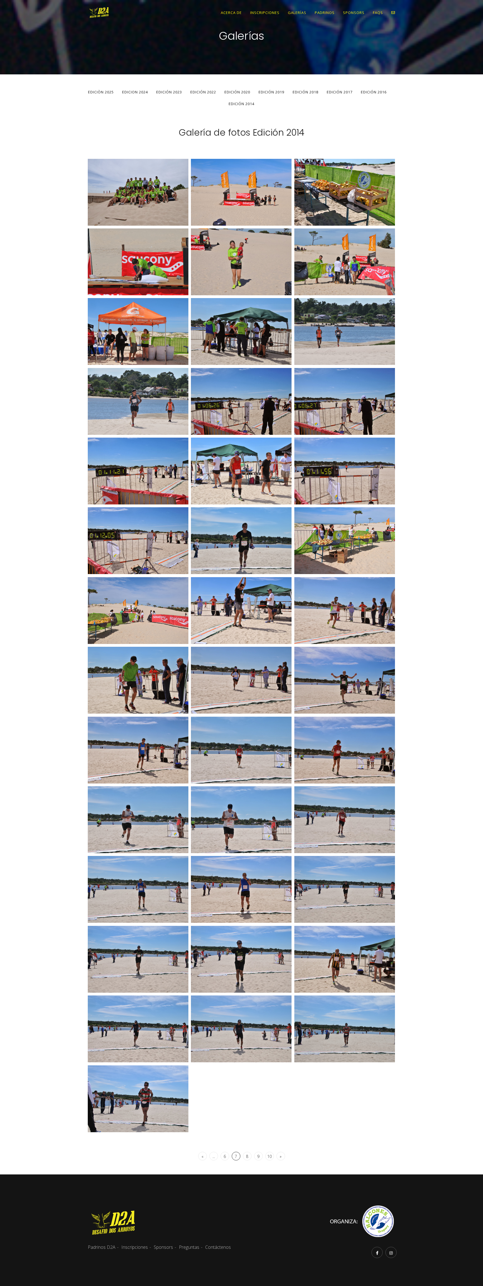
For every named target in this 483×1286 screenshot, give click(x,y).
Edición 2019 (271, 92)
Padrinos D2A (101, 1247)
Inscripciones (265, 12)
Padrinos (325, 12)
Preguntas (189, 1247)
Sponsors (353, 12)
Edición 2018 (305, 92)
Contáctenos (218, 1247)
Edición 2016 (374, 92)
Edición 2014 (241, 103)
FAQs (378, 12)
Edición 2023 (169, 92)
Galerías (297, 12)
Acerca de (231, 12)
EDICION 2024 (135, 92)
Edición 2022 (203, 92)
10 (269, 1156)
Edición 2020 (237, 92)
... (213, 1156)
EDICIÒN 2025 (101, 92)
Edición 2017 (339, 92)
